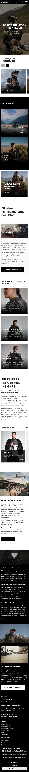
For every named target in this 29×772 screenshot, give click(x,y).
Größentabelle (5, 730)
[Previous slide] (24, 428)
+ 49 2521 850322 (7, 700)
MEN (23, 130)
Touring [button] (9, 427)
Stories (3, 742)
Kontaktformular (7, 714)
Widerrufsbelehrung (6, 734)
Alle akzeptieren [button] (14, 762)
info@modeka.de (8, 702)
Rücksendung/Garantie (7, 728)
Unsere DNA (4, 740)
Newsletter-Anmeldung (9, 716)
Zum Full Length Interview (12, 269)
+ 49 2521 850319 (7, 708)
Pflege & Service (5, 726)
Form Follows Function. (8, 603)
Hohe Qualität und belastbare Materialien (13, 584)
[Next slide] (7, 65)
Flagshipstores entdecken (13, 687)
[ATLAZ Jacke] (13, 80)
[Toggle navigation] (26, 2)
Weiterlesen (8, 539)
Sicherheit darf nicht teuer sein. (10, 568)
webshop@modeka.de (9, 710)
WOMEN (22, 132)
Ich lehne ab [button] (14, 765)
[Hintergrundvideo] (14, 557)
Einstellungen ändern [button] (14, 768)
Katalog (3, 732)
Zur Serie (7, 193)
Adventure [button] (3, 427)
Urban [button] (13, 427)
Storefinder (4, 744)
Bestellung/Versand (6, 724)
